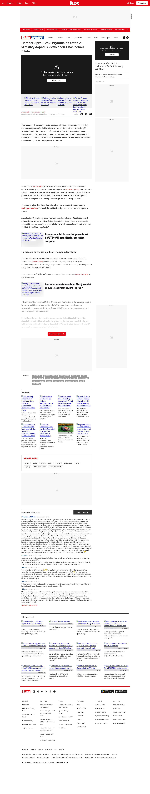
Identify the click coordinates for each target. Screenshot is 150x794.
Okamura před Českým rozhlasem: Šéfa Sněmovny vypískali (109, 66)
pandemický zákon (50, 376)
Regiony (27, 467)
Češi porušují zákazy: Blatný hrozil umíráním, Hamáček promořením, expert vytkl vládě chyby (28, 417)
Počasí (88, 38)
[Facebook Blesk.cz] (124, 37)
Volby (35, 463)
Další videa (98, 82)
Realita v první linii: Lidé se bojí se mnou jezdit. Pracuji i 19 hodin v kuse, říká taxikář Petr (65, 412)
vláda (49, 381)
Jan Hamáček (38, 186)
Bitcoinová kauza (40, 467)
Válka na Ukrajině (46, 463)
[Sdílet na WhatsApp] (89, 114)
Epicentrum (78, 38)
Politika (50, 38)
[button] (107, 691)
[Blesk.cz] (74, 3)
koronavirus (37, 376)
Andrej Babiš (64, 376)
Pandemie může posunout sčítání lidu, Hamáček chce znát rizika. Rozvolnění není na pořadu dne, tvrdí (29, 442)
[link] (34, 691)
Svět (68, 38)
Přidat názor (82, 512)
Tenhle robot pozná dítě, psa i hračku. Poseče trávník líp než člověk (65, 439)
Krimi (96, 38)
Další (115, 38)
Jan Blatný (36, 384)
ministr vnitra (58, 381)
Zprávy (27, 463)
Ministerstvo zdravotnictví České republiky (61, 378)
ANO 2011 (75, 376)
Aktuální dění (31, 458)
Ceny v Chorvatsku (55, 467)
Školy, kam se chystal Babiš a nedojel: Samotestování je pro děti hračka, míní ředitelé (47, 414)
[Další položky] (127, 29)
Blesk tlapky (105, 38)
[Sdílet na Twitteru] (85, 114)
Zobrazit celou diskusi (29, 605)
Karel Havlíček (37, 261)
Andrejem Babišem (29, 208)
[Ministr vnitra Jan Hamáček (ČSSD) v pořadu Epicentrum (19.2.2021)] (32, 105)
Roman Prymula (38, 381)
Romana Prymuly (72, 189)
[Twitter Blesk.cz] (127, 37)
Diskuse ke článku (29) (30, 512)
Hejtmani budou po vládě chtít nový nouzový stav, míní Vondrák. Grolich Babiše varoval (83, 440)
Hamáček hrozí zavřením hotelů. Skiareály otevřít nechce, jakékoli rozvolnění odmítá (83, 412)
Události (60, 38)
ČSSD (84, 376)
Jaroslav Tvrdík (71, 381)
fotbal (82, 381)
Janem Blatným (81, 274)
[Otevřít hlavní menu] (3, 3)
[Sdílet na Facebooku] (80, 114)
